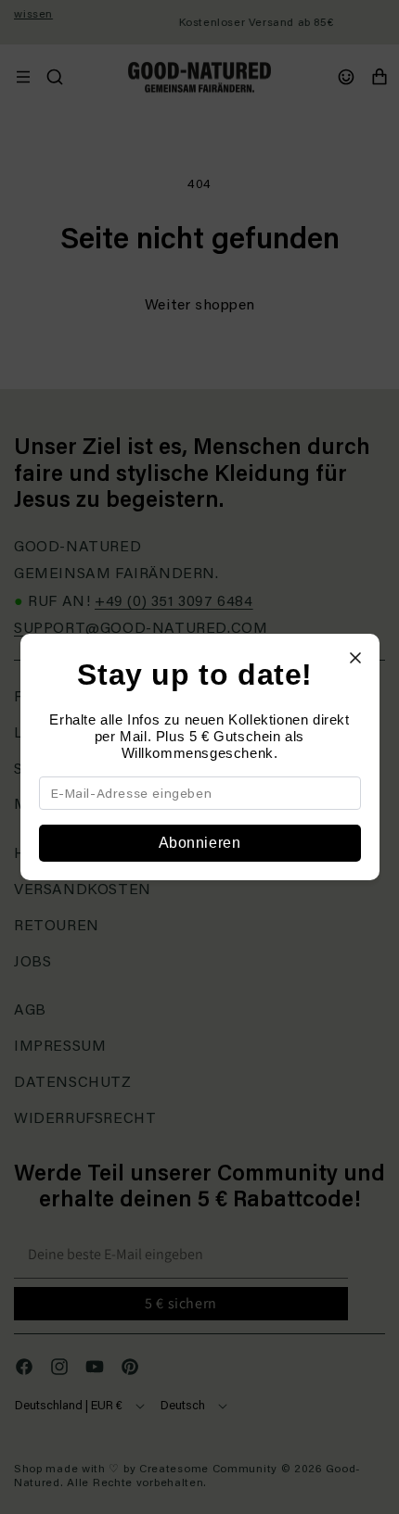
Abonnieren (200, 843)
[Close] (355, 658)
